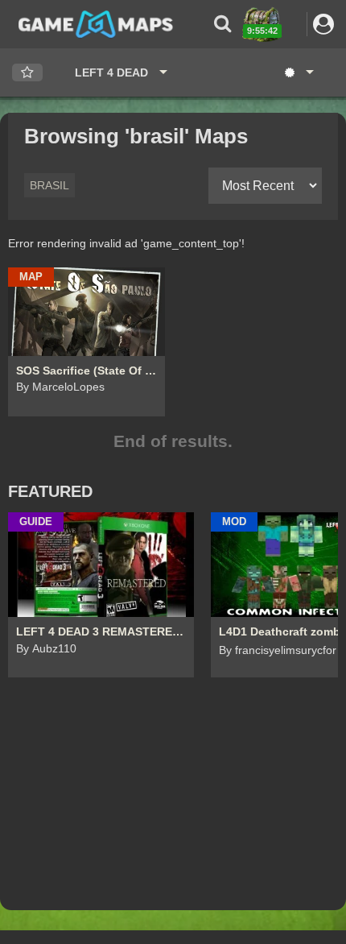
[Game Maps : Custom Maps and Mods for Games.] (96, 23)
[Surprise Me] (298, 72)
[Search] (222, 24)
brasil (49, 185)
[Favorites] (27, 73)
